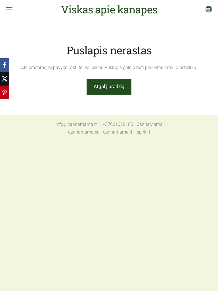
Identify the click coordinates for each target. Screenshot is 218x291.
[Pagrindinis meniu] (9, 9)
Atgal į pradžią (109, 86)
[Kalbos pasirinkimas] (209, 9)
